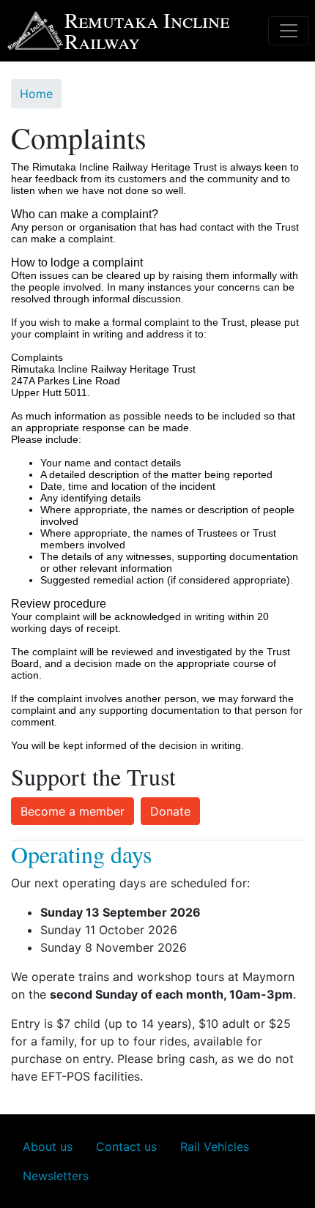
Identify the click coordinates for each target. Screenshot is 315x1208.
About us (48, 1146)
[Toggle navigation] (288, 30)
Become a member (73, 811)
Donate (170, 811)
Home (36, 93)
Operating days (81, 854)
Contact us (126, 1146)
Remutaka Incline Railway (146, 30)
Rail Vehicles (214, 1146)
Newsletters (56, 1175)
